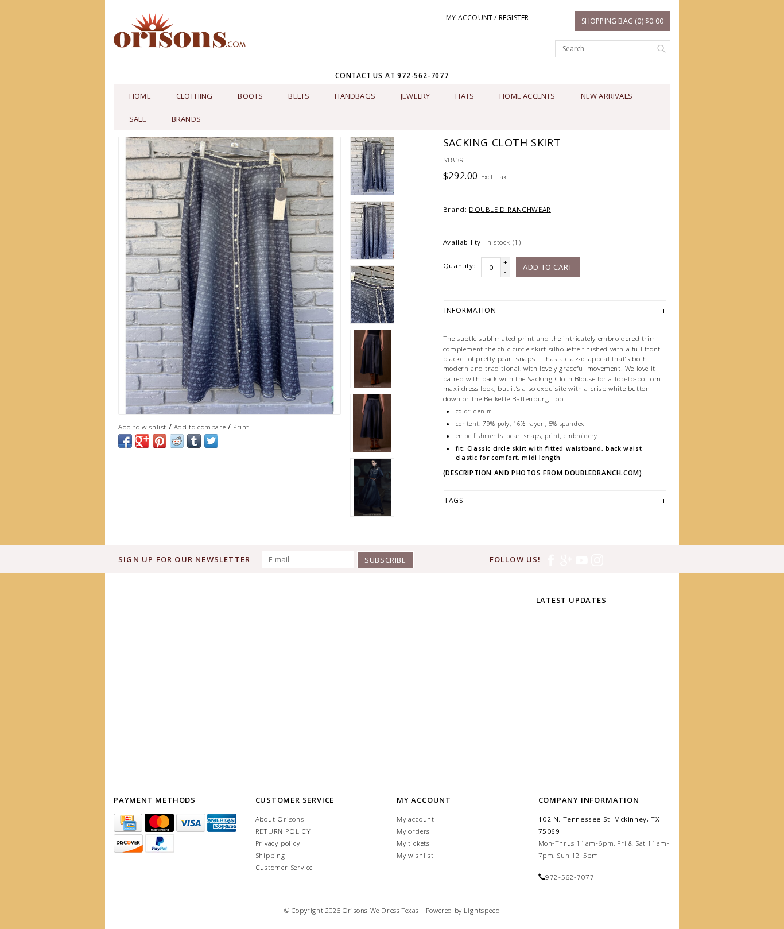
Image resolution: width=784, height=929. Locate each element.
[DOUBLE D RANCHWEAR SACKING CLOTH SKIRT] (229, 276)
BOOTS (250, 96)
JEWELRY (415, 96)
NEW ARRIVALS (606, 96)
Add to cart (548, 267)
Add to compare (200, 427)
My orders (413, 831)
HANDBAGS (355, 96)
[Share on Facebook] (125, 441)
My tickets (413, 843)
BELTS (298, 96)
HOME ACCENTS (527, 96)
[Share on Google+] (142, 441)
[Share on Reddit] (177, 441)
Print (241, 427)
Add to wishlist (142, 427)
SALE (137, 119)
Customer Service (284, 867)
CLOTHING (194, 96)
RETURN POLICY (283, 831)
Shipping (270, 855)
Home (140, 96)
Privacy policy (277, 843)
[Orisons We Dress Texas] (180, 29)
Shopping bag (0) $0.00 (622, 21)
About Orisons (279, 819)
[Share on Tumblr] (194, 441)
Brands (186, 119)
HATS (464, 96)
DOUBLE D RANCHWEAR (510, 209)
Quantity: (459, 265)
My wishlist (415, 855)
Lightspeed (482, 910)
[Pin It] (159, 441)
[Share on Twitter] (211, 441)
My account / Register (487, 17)
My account (415, 819)
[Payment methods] (129, 823)
